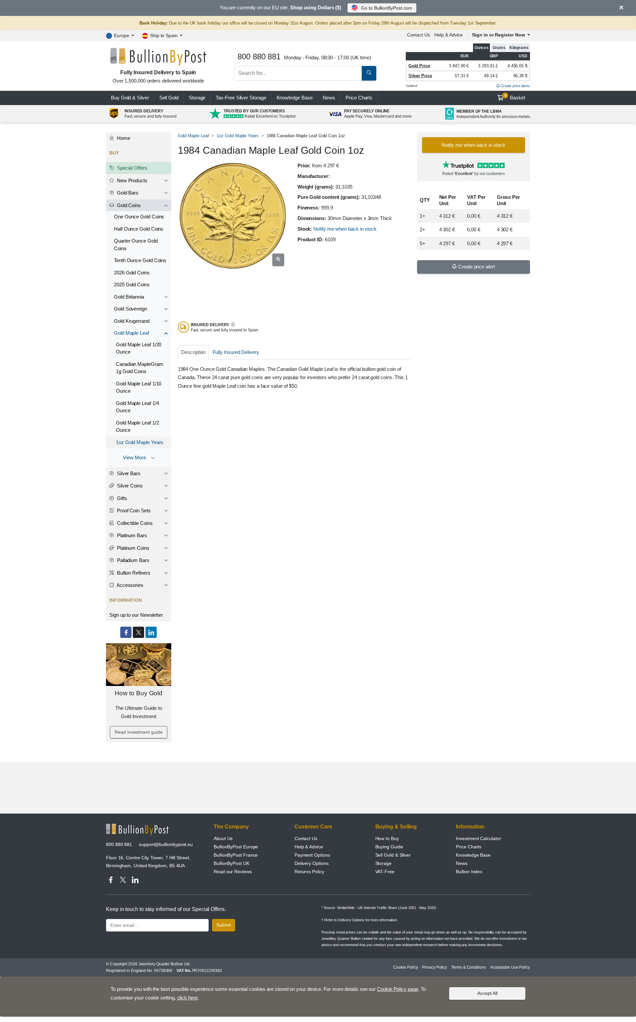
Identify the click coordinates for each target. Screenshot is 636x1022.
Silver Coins (129, 485)
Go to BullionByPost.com (386, 8)
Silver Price (420, 75)
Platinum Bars (131, 535)
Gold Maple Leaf (193, 135)
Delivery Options (311, 863)
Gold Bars (127, 193)
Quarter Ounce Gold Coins (136, 244)
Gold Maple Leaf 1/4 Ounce (137, 407)
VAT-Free (385, 871)
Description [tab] (193, 352)
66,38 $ (520, 75)
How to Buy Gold (138, 693)
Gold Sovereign (130, 309)
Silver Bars (128, 473)
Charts (358, 97)
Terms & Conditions (468, 967)
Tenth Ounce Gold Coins (140, 260)
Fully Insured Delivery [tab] (236, 352)
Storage (197, 97)
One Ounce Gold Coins (139, 216)
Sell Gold (169, 97)
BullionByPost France (236, 855)
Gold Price (419, 65)
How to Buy (387, 838)
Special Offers (131, 168)
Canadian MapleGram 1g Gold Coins (139, 367)
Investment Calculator (478, 838)
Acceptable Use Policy (510, 967)
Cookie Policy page (397, 989)
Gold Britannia (129, 297)
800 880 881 (119, 844)
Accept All (487, 993)
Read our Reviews (233, 871)
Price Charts (468, 846)
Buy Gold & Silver (130, 97)
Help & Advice (448, 34)
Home (123, 138)
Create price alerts (515, 86)
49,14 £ (491, 75)
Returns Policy (309, 871)
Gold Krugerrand (131, 321)
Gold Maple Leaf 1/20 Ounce (138, 348)
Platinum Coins (132, 548)
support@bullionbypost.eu (166, 844)
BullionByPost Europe (236, 846)
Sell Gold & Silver (393, 855)
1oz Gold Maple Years (237, 135)
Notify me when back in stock (345, 229)
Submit (223, 925)
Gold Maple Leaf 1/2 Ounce (137, 426)
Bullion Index (469, 871)
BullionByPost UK (231, 863)
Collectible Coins (134, 523)
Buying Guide (389, 846)
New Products (131, 180)
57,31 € (462, 75)
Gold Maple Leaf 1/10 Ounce (138, 387)
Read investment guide (138, 732)
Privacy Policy (434, 967)
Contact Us (305, 838)
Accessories (129, 585)
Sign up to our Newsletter (136, 615)
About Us (223, 838)
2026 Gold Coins (132, 272)
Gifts (121, 498)
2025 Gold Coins (132, 284)
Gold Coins (128, 205)
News (329, 97)
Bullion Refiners (133, 573)
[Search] (369, 73)
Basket (514, 97)
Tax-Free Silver (241, 97)
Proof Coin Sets (133, 510)
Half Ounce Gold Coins (138, 229)
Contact (418, 34)
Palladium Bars (132, 560)
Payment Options (312, 855)
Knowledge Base (295, 97)
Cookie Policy (405, 967)
